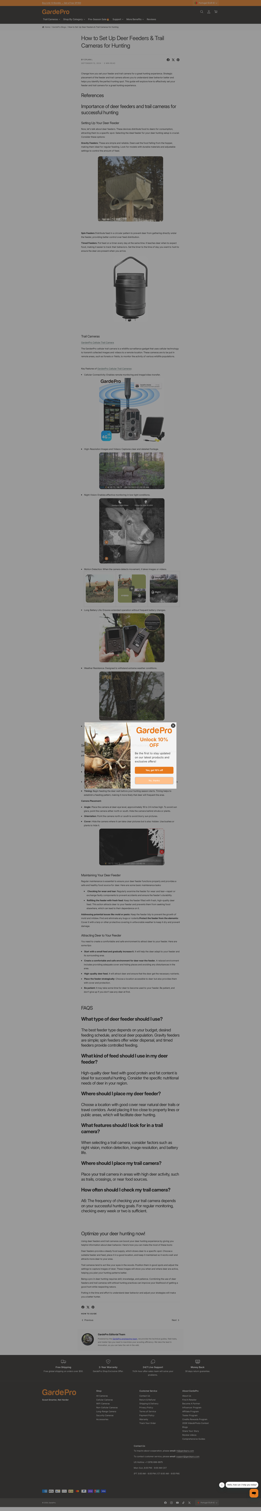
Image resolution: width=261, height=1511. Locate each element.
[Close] (173, 725)
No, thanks (154, 780)
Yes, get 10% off (154, 770)
